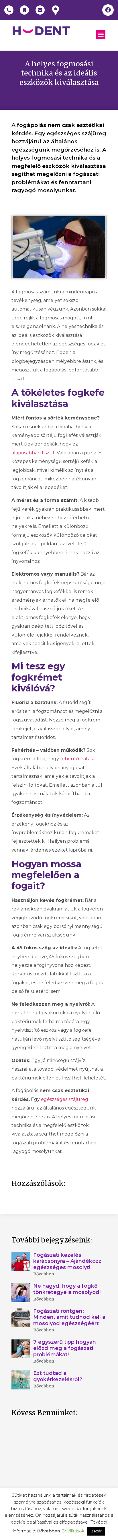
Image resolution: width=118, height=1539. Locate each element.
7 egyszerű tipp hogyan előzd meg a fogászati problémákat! (64, 1348)
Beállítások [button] (72, 1531)
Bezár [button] (96, 1531)
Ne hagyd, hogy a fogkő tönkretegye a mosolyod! (67, 1289)
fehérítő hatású (78, 758)
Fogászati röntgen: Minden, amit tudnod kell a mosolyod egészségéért (69, 1317)
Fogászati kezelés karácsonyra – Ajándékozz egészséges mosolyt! (67, 1261)
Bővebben (43, 1273)
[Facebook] (108, 10)
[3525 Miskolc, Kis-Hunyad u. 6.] (55, 10)
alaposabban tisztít (33, 453)
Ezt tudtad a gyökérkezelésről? (57, 1376)
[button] (100, 34)
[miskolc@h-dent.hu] (40, 10)
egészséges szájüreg (64, 1099)
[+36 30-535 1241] (24, 10)
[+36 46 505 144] (8, 10)
